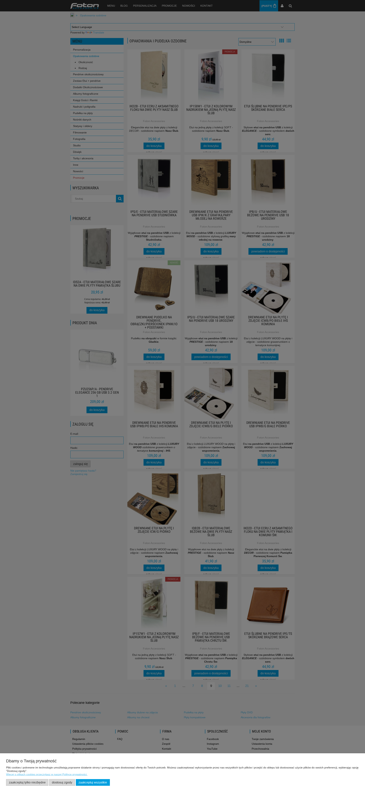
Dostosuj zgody (62, 782)
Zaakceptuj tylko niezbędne (27, 782)
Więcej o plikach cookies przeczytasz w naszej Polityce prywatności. (46, 774)
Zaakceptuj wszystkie (93, 782)
